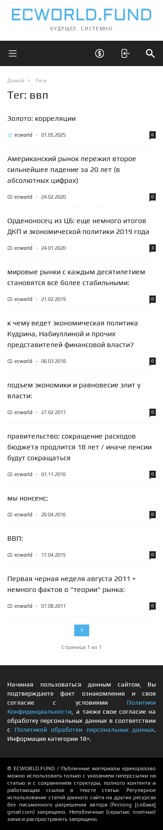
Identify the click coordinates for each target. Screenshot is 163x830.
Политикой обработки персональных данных (84, 729)
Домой (15, 80)
